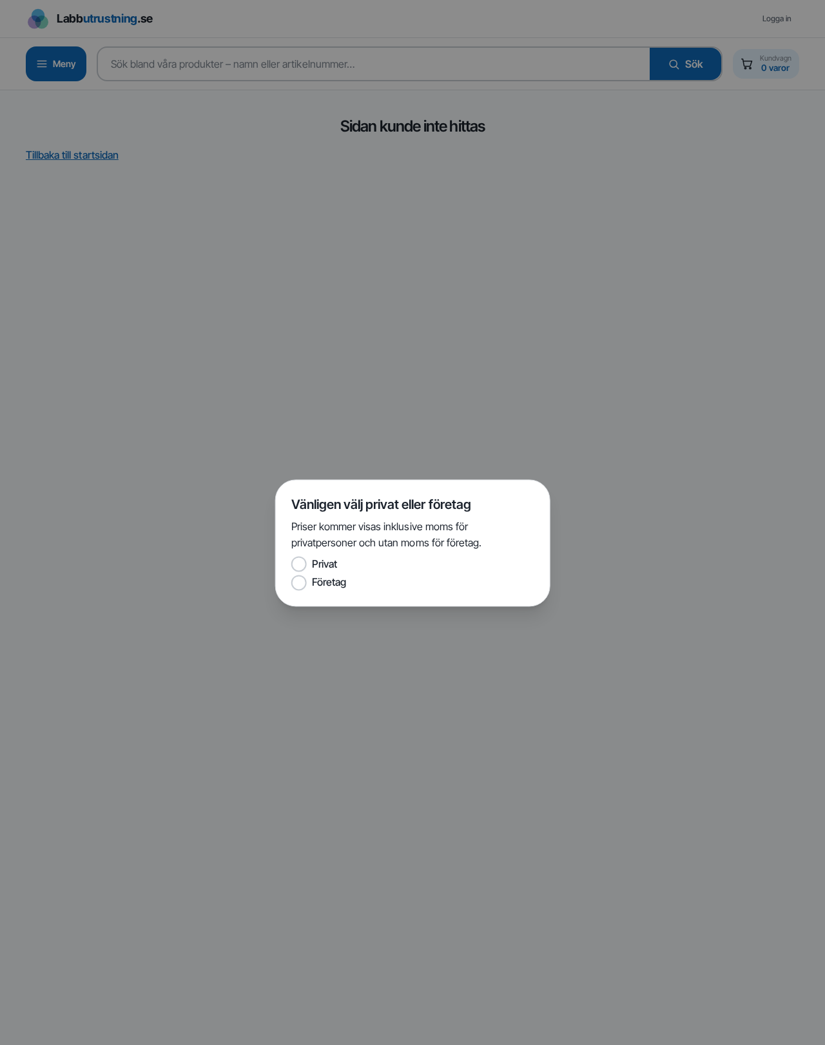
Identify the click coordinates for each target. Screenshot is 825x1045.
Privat (324, 563)
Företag (329, 582)
